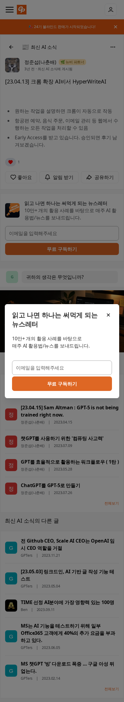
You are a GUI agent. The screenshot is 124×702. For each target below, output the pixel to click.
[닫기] (108, 315)
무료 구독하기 (62, 383)
